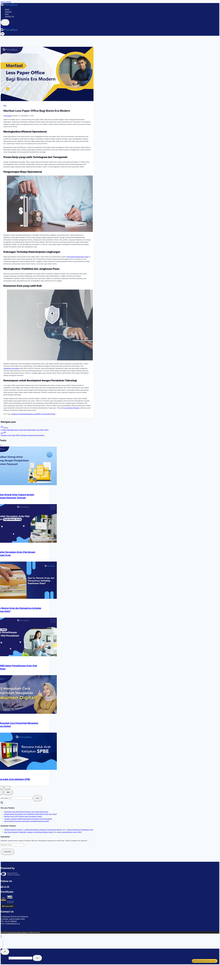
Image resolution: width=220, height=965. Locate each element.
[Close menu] (1, 936)
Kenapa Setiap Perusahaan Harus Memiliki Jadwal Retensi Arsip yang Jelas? (30, 814)
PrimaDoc (8, 116)
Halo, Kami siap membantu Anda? (206, 961)
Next (8, 792)
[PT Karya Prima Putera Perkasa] (10, 875)
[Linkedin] (8, 887)
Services (8, 12)
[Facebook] (2, 887)
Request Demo (6, 27)
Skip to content (6, 2)
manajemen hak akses (11, 368)
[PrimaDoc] (9, 5)
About (7, 9)
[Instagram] (5, 887)
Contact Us (9, 16)
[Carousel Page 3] (7, 787)
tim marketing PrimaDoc (71, 408)
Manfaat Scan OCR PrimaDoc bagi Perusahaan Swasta (23, 816)
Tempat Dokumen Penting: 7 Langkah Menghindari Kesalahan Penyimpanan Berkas (33, 830)
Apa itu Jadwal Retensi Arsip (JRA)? (69, 832)
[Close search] (5, 952)
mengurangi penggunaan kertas (78, 257)
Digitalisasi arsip (30, 414)
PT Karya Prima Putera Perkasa (16, 932)
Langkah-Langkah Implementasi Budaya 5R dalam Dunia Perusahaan (28, 819)
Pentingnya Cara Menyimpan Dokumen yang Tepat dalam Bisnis (26, 812)
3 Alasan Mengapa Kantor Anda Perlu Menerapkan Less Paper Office (24, 429)
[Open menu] (3, 34)
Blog (7, 14)
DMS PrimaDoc (42, 414)
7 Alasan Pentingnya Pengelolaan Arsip (79, 830)
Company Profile (8, 906)
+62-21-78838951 (10, 921)
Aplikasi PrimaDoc (17, 414)
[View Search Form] (5, 22)
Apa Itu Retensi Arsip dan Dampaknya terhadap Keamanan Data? (26, 821)
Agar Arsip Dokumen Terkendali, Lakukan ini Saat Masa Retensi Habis (28, 832)
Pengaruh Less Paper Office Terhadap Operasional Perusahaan (22, 434)
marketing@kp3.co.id (12, 923)
